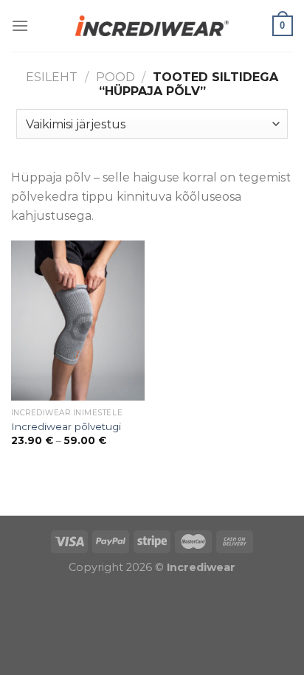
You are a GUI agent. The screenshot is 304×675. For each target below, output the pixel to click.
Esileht (51, 77)
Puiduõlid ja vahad (55, 506)
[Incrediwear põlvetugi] (78, 320)
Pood (115, 77)
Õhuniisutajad (153, 506)
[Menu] (20, 25)
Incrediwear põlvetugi (66, 426)
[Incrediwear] (152, 25)
